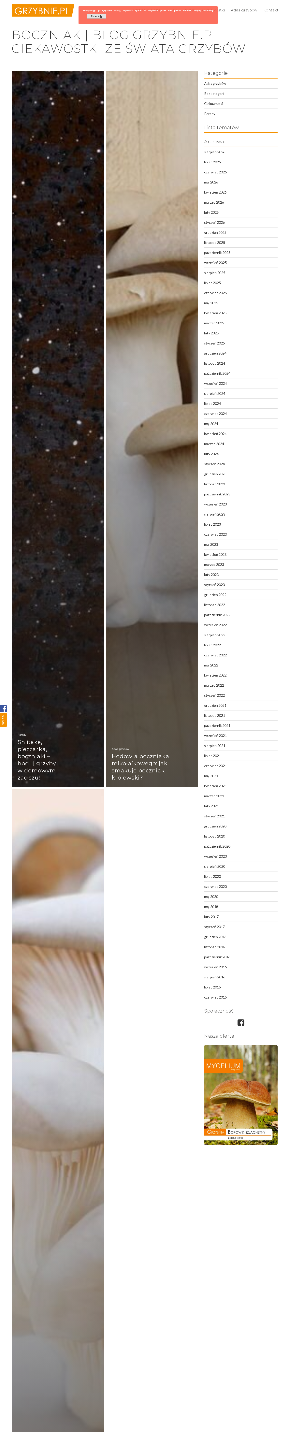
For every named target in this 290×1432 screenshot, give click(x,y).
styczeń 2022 (214, 695)
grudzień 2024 (215, 353)
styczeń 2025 (214, 343)
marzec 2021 (214, 796)
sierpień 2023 (214, 514)
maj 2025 (211, 303)
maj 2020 (211, 896)
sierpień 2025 (214, 272)
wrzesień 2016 (215, 967)
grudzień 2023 (215, 474)
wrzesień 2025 (215, 262)
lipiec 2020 (212, 876)
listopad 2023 (214, 484)
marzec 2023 (214, 564)
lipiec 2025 (212, 283)
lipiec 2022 (212, 645)
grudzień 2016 (215, 937)
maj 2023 (211, 544)
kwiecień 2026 (215, 192)
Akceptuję (96, 16)
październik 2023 (217, 494)
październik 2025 (217, 252)
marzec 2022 (214, 685)
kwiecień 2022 (215, 675)
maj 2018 (211, 906)
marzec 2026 (214, 202)
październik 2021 (217, 725)
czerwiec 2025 (215, 293)
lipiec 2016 (212, 987)
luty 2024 (211, 454)
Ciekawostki (213, 103)
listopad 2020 (214, 836)
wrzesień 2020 (215, 856)
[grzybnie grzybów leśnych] (241, 1095)
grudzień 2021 (215, 705)
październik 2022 (217, 615)
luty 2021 (211, 806)
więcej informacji (203, 10)
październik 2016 (217, 957)
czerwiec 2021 (215, 766)
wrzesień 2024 (215, 383)
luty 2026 (211, 212)
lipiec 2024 (212, 403)
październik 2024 (217, 373)
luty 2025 (211, 333)
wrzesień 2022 (215, 625)
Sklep (3, 720)
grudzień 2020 (215, 826)
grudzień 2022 (215, 594)
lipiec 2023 (212, 524)
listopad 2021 (214, 715)
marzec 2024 (214, 444)
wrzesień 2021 (215, 735)
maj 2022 (211, 665)
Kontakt (271, 10)
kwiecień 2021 (215, 786)
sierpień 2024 (214, 393)
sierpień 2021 (214, 745)
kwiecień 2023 (215, 554)
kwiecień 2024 (215, 433)
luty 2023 (211, 574)
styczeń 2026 (214, 222)
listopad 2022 (214, 605)
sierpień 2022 (214, 635)
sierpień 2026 (214, 152)
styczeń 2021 (214, 816)
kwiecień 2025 (215, 313)
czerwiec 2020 (215, 886)
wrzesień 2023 (215, 504)
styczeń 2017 (214, 927)
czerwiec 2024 (215, 413)
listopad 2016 (214, 947)
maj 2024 (211, 423)
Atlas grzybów (244, 10)
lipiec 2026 (212, 162)
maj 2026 (211, 182)
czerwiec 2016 (215, 997)
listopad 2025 (214, 242)
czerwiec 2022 (215, 655)
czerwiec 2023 (215, 534)
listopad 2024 (214, 363)
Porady (22, 734)
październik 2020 (217, 846)
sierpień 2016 (214, 977)
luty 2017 (211, 916)
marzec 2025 (214, 323)
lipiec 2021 (212, 755)
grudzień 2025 (215, 232)
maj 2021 (211, 776)
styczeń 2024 (214, 464)
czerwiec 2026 (215, 172)
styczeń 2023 (214, 584)
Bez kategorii (214, 93)
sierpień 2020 (214, 866)
